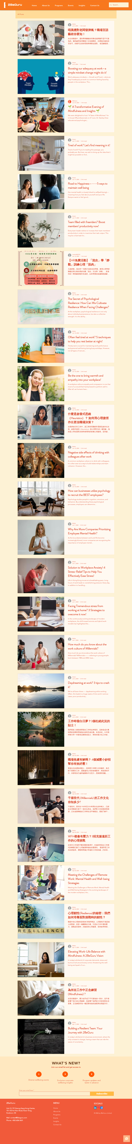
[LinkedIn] (95, 1107)
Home (55, 1108)
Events (55, 1118)
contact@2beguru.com (18, 1118)
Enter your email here (26, 1090)
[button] (57, 4)
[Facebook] (101, 1107)
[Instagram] (98, 1107)
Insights (56, 1121)
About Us (56, 1111)
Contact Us (57, 1125)
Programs (56, 1115)
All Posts (21, 14)
